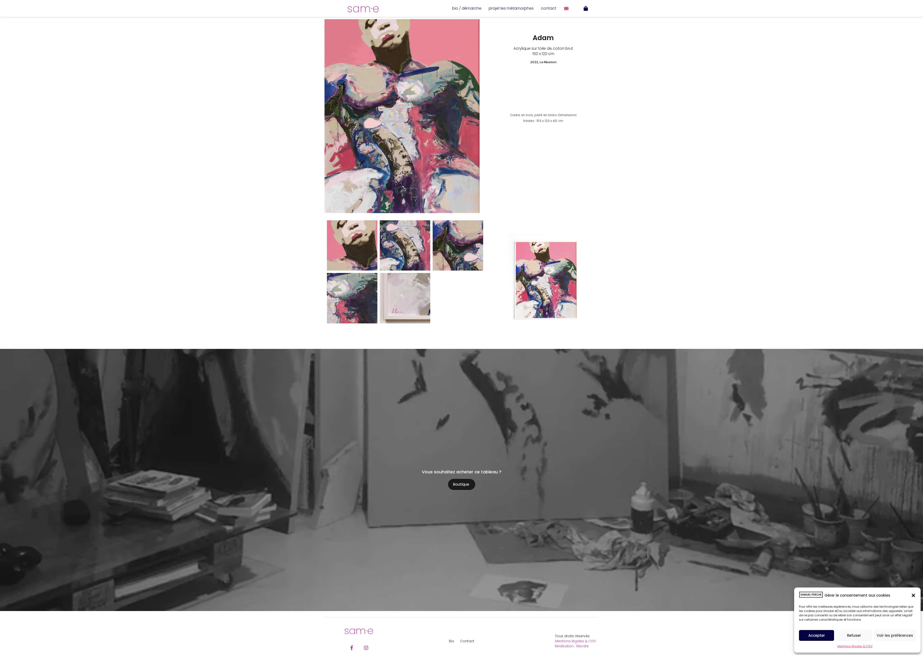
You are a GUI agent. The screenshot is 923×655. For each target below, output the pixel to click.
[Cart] (586, 8)
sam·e (363, 8)
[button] (913, 595)
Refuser (854, 635)
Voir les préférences (895, 635)
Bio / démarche (466, 8)
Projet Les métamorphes (511, 8)
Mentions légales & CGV (855, 646)
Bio (451, 641)
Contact (548, 8)
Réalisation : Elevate (572, 646)
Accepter (816, 635)
